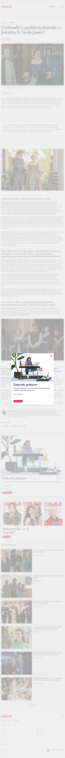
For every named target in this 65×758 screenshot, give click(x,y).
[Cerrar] (51, 355)
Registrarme (18, 401)
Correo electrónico (18, 394)
